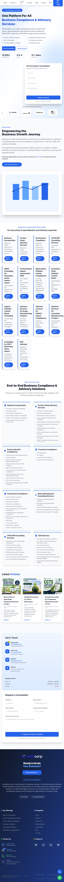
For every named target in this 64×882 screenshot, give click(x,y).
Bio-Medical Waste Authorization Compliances (15, 513)
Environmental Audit (11, 523)
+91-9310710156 (16, 652)
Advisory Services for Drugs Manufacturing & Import (13, 460)
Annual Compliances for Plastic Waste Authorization (16, 509)
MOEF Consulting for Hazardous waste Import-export (47, 441)
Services (13, 2)
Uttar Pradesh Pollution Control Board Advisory (47, 433)
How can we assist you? (12, 716)
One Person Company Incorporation (16, 408)
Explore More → (8, 258)
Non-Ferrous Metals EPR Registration (16, 559)
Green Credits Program (12, 499)
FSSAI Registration (11, 457)
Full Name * (8, 700)
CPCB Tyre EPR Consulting (13, 545)
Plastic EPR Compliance (12, 501)
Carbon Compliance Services (14, 527)
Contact (29, 2)
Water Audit (9, 520)
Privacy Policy (40, 874)
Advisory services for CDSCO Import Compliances (16, 470)
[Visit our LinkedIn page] (51, 845)
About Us (22, 2)
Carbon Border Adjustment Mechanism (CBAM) (47, 561)
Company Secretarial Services (45, 459)
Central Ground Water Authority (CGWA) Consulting (48, 437)
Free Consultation (8, 48)
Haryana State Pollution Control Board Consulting (47, 425)
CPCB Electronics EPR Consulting (15, 552)
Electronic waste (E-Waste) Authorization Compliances (17, 517)
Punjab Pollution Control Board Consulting (48, 422)
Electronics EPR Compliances (14, 497)
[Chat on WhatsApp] (59, 877)
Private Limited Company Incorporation (16, 418)
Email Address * (37, 700)
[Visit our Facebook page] (36, 845)
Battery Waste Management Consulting (47, 512)
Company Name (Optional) (40, 708)
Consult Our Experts (10, 164)
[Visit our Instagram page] (43, 845)
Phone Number (9, 708)
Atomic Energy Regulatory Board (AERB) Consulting (17, 483)
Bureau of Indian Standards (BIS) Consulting (15, 464)
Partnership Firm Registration (14, 413)
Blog (36, 2)
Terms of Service (53, 874)
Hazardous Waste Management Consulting (45, 500)
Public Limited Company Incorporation (16, 415)
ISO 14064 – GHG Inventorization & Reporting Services (46, 542)
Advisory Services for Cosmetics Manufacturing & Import (15, 474)
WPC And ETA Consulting (13, 480)
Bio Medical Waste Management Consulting (45, 504)
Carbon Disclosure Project (44, 552)
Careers (43, 2)
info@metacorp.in (16, 661)
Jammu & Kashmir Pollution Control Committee (46, 418)
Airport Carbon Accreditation (45, 547)
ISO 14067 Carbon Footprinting (45, 550)
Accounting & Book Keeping (44, 457)
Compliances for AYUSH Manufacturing (16, 455)
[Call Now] (59, 871)
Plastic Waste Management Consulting (47, 507)
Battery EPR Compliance (12, 525)
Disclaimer (41, 878)
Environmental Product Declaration (46, 554)
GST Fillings (40, 455)
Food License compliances (13, 504)
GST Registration (41, 453)
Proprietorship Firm (11, 411)
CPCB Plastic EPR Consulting (14, 550)
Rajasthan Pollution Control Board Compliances (46, 429)
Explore (6, 620)
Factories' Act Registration (44, 413)
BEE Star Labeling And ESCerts (14, 467)
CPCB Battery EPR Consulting (14, 547)
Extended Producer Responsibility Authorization (15, 542)
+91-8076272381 (16, 644)
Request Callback (43, 97)
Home (5, 2)
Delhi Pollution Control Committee (46, 415)
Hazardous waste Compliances (14, 506)
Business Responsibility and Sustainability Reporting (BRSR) (48, 557)
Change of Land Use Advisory (45, 411)
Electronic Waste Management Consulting (48, 509)
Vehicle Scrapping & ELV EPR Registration (17, 557)
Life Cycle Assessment (43, 545)
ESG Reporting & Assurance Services (47, 539)
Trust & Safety (52, 878)
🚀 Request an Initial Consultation (32, 734)
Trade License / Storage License (15, 478)
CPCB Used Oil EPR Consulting (14, 554)
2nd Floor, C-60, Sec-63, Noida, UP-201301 (13, 862)
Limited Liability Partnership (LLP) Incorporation (15, 421)
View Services (22, 48)
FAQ (50, 2)
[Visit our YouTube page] (58, 845)
